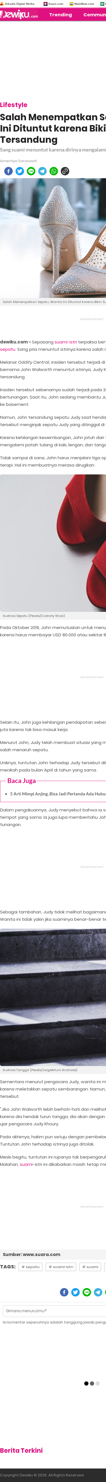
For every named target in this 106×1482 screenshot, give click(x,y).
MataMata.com (84, 3)
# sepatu (30, 1267)
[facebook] (8, 171)
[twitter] (19, 171)
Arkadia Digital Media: (20, 3)
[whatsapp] (53, 171)
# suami (90, 1267)
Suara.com (55, 3)
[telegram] (42, 171)
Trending (60, 15)
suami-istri (66, 342)
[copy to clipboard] (65, 171)
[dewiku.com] (20, 14)
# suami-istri (61, 1267)
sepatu (7, 349)
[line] (31, 171)
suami (26, 1164)
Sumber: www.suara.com (31, 1254)
